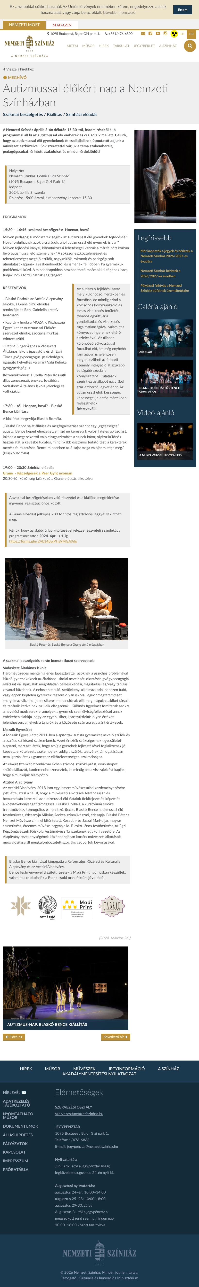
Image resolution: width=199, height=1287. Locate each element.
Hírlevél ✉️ (14, 1093)
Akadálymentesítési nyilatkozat (99, 1074)
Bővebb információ (119, 12)
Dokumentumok (20, 1126)
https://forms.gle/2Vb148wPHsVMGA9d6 (43, 541)
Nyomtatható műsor (18, 1116)
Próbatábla (15, 1170)
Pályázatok (15, 1144)
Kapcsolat (14, 1152)
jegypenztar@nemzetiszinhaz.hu (92, 1146)
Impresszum (15, 1161)
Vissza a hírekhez (20, 69)
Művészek (84, 1069)
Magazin (62, 25)
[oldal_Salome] (165, 176)
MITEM (72, 46)
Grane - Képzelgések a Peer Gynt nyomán (37, 473)
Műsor (88, 46)
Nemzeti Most (24, 25)
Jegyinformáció (126, 1069)
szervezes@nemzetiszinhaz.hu (79, 1114)
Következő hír (114, 1037)
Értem (182, 10)
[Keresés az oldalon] (190, 46)
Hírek (104, 46)
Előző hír (15, 1037)
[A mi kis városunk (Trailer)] (165, 441)
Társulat (121, 46)
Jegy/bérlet (144, 46)
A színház (168, 46)
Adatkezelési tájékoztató (17, 1103)
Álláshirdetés (18, 1135)
